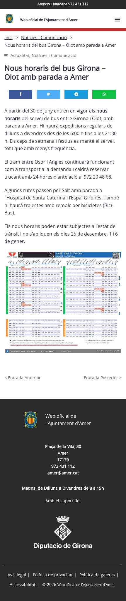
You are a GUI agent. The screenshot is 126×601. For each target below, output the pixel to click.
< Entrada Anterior (22, 377)
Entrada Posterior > (103, 377)
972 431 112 (63, 466)
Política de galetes (97, 575)
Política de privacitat (53, 575)
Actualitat (20, 55)
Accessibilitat (22, 584)
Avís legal (17, 575)
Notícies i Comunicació (44, 37)
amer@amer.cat (63, 473)
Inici (8, 37)
